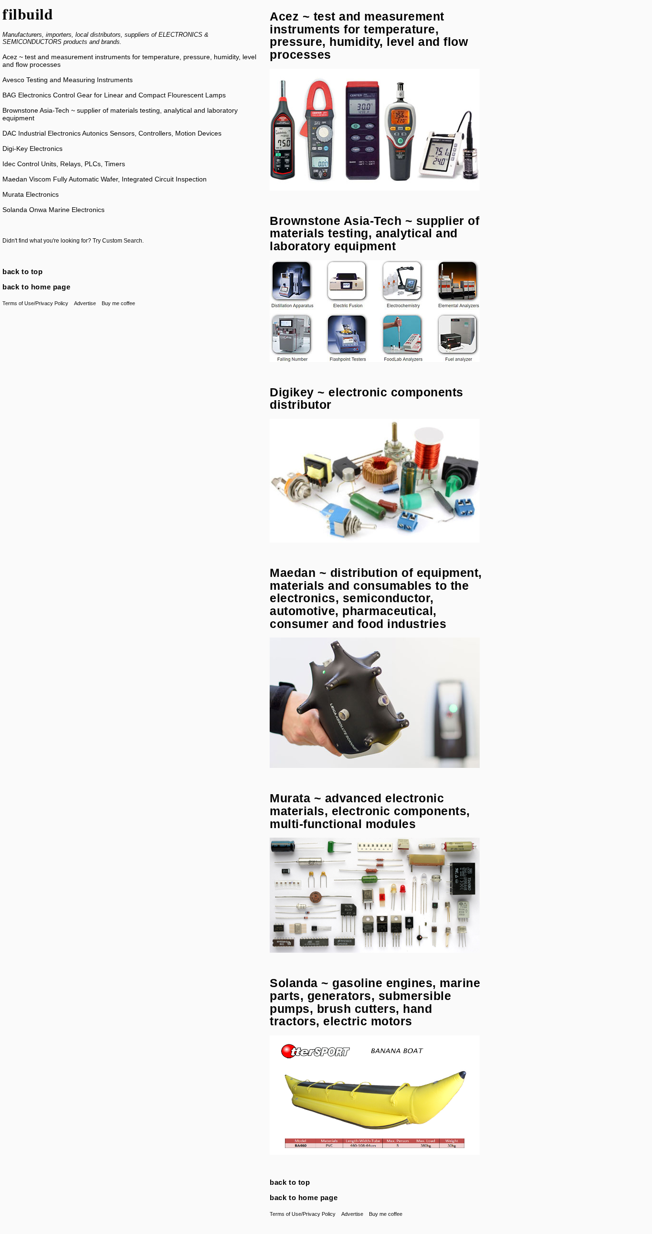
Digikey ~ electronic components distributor (366, 398)
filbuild (27, 13)
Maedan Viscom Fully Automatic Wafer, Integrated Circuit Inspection (104, 179)
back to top (22, 271)
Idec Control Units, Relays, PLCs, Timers (63, 164)
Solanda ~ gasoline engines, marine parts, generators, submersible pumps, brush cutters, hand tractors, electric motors (375, 1002)
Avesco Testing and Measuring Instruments (67, 80)
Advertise (85, 303)
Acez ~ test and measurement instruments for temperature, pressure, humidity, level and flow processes (369, 35)
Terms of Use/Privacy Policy (35, 303)
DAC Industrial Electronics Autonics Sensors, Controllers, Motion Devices (111, 133)
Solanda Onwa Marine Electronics (53, 209)
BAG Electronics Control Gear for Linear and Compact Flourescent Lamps (114, 95)
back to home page (36, 287)
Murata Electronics (30, 194)
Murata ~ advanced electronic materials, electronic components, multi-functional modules (370, 810)
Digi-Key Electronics (32, 148)
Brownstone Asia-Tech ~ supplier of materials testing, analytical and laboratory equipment (374, 233)
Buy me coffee (118, 303)
